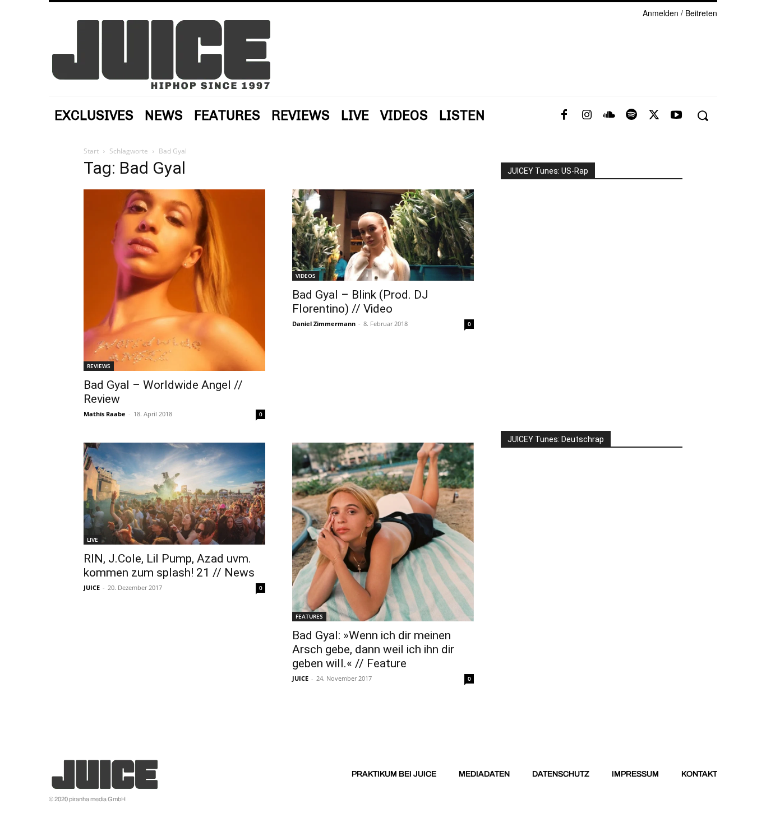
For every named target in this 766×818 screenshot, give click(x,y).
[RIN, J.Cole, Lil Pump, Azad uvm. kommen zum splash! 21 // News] (174, 494)
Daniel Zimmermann (324, 323)
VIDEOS (306, 276)
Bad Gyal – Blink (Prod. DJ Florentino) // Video (360, 301)
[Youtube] (676, 115)
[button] (702, 116)
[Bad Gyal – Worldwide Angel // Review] (174, 280)
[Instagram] (586, 115)
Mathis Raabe (105, 414)
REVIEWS (98, 366)
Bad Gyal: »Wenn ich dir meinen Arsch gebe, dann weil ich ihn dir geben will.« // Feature (373, 649)
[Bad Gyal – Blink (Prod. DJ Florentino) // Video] (383, 235)
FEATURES (309, 616)
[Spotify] (631, 115)
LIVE (92, 539)
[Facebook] (564, 115)
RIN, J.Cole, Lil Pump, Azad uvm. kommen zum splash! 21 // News (169, 565)
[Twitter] (654, 115)
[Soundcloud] (609, 115)
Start (91, 151)
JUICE (92, 587)
